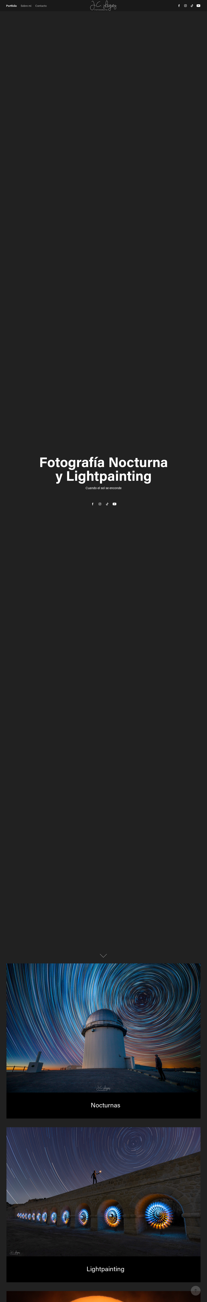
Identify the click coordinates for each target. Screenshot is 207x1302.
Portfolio (11, 5)
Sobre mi (26, 5)
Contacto (41, 5)
